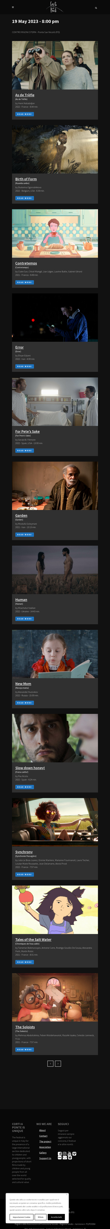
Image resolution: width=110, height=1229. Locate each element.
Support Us (45, 1158)
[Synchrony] (55, 822)
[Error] (55, 317)
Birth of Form (26, 179)
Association (45, 1147)
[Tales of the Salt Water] (55, 910)
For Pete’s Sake (27, 431)
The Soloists (25, 1027)
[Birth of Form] (55, 149)
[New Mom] (55, 654)
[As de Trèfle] (55, 65)
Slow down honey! (30, 767)
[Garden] (55, 486)
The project (45, 1141)
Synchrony (24, 851)
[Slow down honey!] (55, 738)
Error (19, 347)
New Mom (23, 683)
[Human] (55, 570)
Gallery (43, 1152)
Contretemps (26, 263)
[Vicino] (66, 1194)
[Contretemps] (55, 233)
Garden (21, 515)
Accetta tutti (56, 1217)
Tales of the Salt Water (33, 939)
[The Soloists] (55, 997)
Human (21, 599)
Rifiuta (40, 1217)
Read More (24, 114)
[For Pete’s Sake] (55, 401)
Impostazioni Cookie (21, 1217)
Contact (43, 1136)
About (42, 1130)
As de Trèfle (24, 94)
